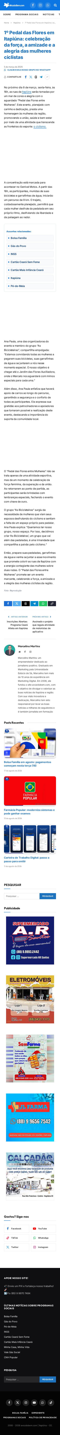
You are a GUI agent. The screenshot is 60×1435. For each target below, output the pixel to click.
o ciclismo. (40, 126)
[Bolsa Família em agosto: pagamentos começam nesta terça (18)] (30, 743)
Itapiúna (26, 91)
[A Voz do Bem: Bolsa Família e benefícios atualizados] (14, 5)
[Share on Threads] (35, 77)
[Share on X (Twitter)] (30, 77)
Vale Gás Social (12, 1352)
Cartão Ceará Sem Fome (16, 1336)
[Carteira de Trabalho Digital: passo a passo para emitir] (30, 838)
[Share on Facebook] (25, 77)
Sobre (7, 14)
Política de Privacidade (42, 1417)
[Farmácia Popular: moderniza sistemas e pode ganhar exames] (30, 791)
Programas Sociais (14, 1417)
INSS (6, 1331)
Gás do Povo (10, 1321)
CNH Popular (11, 1357)
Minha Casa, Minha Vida (16, 1347)
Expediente (38, 1413)
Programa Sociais (27, 14)
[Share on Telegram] (41, 77)
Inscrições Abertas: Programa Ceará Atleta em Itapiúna (17, 625)
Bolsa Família (10, 1316)
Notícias (48, 14)
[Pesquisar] (55, 5)
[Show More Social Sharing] (47, 77)
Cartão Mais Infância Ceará (18, 1342)
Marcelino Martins (29, 646)
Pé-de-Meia (10, 1326)
